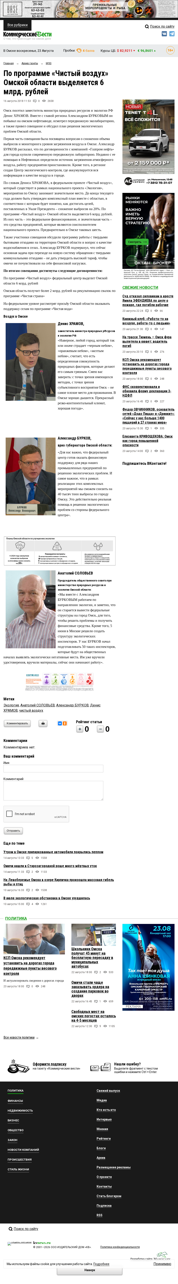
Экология (11, 705)
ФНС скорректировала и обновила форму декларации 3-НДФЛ (146, 391)
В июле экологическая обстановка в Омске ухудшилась (46, 898)
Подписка (104, 1205)
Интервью (104, 1119)
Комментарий (13, 779)
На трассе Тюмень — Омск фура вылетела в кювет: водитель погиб (146, 341)
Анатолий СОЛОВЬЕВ (37, 705)
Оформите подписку (49, 1064)
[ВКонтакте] (60, 723)
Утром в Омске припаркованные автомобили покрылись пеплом (53, 852)
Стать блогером (109, 1196)
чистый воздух (31, 710)
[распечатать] (42, 726)
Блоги (101, 1148)
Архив (101, 1157)
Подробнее (101, 1264)
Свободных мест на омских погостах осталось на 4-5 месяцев (93, 1016)
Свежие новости (140, 287)
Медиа (102, 1100)
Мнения (102, 1129)
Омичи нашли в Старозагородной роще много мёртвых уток (50, 866)
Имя (6, 763)
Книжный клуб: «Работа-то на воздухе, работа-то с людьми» (146, 321)
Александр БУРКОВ (72, 705)
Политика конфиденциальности (120, 1247)
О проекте (104, 1177)
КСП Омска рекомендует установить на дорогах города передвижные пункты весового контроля (147, 366)
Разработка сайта (141, 1258)
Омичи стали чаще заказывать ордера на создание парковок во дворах (90, 989)
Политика (16, 918)
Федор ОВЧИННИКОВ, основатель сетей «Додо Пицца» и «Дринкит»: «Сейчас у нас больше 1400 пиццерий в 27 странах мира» (148, 416)
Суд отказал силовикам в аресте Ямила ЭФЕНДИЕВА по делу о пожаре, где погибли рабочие (147, 300)
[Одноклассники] (65, 723)
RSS (99, 1215)
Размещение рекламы (114, 1167)
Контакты (104, 1186)
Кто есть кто (106, 1110)
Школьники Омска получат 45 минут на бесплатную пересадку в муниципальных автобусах (92, 958)
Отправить (13, 830)
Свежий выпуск (108, 1090)
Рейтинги (104, 1138)
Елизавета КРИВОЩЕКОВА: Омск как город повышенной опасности (147, 440)
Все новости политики (19, 1037)
